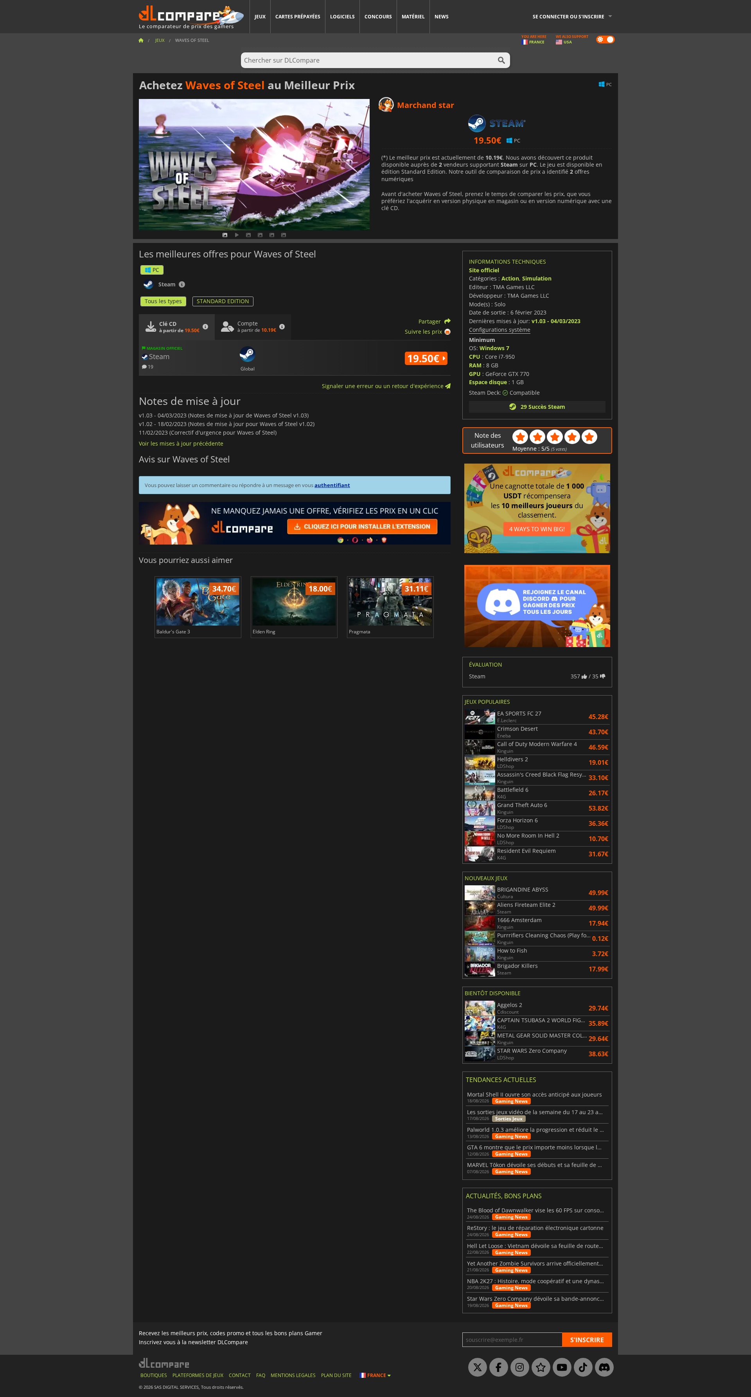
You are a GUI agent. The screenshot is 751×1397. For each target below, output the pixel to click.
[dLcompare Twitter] (475, 1367)
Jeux (260, 16)
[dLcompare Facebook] (497, 1367)
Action (510, 278)
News (442, 16)
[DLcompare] (164, 1363)
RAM (475, 365)
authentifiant (332, 485)
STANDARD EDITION (223, 301)
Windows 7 (494, 348)
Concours (378, 16)
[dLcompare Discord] (602, 1367)
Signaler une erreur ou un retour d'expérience (383, 386)
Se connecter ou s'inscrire (568, 16)
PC (156, 269)
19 (150, 366)
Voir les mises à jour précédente (181, 443)
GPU (475, 374)
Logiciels (342, 16)
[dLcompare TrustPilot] (539, 1367)
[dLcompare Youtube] (560, 1367)
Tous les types (163, 301)
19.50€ (424, 358)
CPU (474, 356)
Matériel (413, 16)
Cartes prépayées (297, 16)
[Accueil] (140, 40)
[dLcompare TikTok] (581, 1367)
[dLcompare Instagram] (518, 1367)
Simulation (537, 278)
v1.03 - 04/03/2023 (556, 321)
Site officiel (484, 270)
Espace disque (488, 382)
